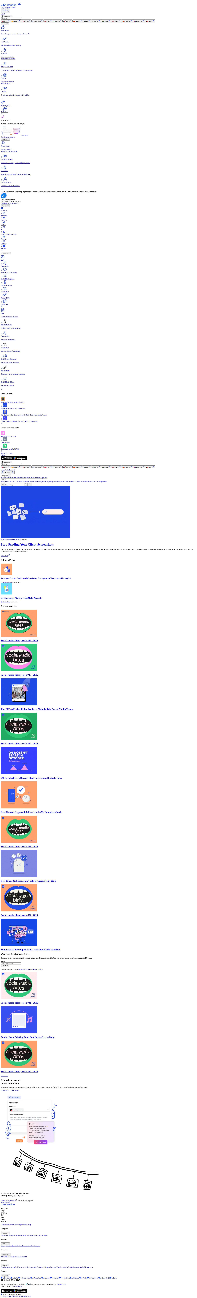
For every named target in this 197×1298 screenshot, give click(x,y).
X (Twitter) (17, 481)
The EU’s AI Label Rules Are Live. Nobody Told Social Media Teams (37, 709)
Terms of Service (24, 969)
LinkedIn (33, 478)
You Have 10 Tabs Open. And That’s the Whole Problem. (31, 949)
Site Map (44, 1235)
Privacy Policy (38, 969)
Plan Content (5, 1267)
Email (3, 961)
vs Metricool (75, 1278)
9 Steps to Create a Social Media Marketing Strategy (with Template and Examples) (36, 578)
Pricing (3, 455)
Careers (15, 1235)
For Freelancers (22, 1246)
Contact (30, 1235)
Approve (12, 1267)
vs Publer (84, 1278)
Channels (4, 206)
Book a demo (11, 7)
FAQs (17, 1256)
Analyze (39, 1267)
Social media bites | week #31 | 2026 (19, 1002)
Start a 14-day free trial (8, 1201)
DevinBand (18, 1286)
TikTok (11, 481)
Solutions (4, 139)
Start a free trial (10, 470)
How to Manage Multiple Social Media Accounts (21, 598)
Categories (7, 473)
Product (4, 24)
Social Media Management (84, 1267)
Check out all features (8, 137)
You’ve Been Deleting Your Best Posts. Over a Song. (28, 1037)
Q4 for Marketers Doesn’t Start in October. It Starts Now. (31, 778)
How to (55, 481)
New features (5, 481)
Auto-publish (32, 1267)
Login (3, 14)
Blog (2, 1256)
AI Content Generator (49, 1267)
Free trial (4, 7)
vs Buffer (15, 1278)
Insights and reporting (46, 481)
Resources (5, 253)
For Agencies (5, 1246)
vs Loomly (46, 1278)
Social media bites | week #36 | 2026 (19, 640)
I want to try (15, 1090)
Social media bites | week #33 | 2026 (19, 846)
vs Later (114, 1278)
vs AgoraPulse (36, 1278)
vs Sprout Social (25, 1278)
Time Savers (61, 1267)
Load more (4, 1076)
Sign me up (5, 965)
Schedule (25, 1267)
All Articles (4, 478)
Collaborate (18, 1267)
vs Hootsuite (6, 1278)
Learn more (24, 135)
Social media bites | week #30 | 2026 (19, 1071)
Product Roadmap (7, 1235)
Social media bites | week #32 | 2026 (19, 915)
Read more (4, 556)
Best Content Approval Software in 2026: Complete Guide (31, 812)
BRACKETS (61, 1284)
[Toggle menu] (5, 10)
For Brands (13, 1246)
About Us (25, 1235)
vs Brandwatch (93, 1278)
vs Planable (55, 1278)
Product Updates (9, 1256)
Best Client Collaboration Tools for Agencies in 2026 (28, 881)
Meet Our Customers (33, 1246)
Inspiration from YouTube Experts (69, 481)
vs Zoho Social (105, 1278)
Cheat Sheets (34, 481)
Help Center (37, 1235)
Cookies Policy (26, 1225)
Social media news (86, 481)
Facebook (20, 478)
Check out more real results (9, 203)
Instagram (26, 478)
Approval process (41, 478)
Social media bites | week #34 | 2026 (19, 743)
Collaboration (25, 481)
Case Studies (23, 1256)
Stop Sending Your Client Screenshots (27, 544)
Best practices (12, 478)
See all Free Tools (6, 453)
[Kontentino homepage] (11, 5)
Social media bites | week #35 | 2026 (19, 675)
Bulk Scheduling (70, 1267)
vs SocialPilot (65, 1278)
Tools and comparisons (99, 481)
